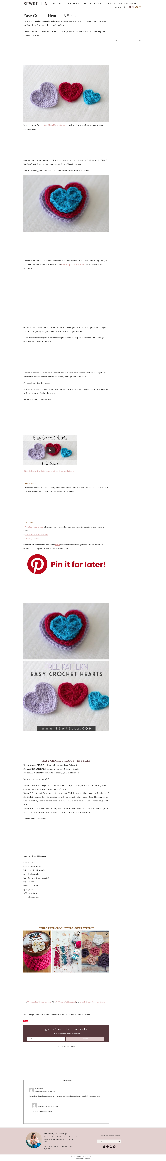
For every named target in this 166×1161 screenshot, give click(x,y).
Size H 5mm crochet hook (36, 534)
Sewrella (35, 3)
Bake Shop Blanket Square (55, 125)
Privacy (117, 1136)
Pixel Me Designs (85, 1158)
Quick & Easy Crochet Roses (92, 1002)
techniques (71, 1046)
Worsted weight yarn (33, 527)
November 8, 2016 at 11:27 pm (45, 1091)
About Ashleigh (103, 1136)
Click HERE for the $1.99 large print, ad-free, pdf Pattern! (48, 471)
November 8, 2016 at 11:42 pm (48, 1106)
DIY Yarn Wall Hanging (65, 1002)
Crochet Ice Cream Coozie (39, 1002)
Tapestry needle (31, 538)
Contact (111, 1136)
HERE (57, 544)
